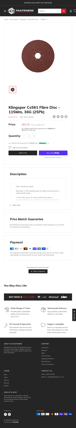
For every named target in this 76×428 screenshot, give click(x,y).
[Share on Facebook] (54, 116)
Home (6, 19)
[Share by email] (66, 116)
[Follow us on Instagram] (9, 414)
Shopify (16, 422)
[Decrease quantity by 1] (24, 136)
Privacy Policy (46, 356)
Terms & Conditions (47, 364)
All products (14, 19)
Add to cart (23, 153)
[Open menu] (5, 11)
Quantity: (15, 136)
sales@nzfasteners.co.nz (56, 377)
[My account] (71, 11)
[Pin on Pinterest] (58, 116)
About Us (44, 350)
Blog (5, 374)
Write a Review (40, 271)
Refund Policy (45, 361)
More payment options (53, 157)
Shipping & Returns (47, 358)
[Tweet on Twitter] (62, 116)
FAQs (43, 353)
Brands (6, 385)
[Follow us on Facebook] (5, 414)
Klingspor (13, 117)
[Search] (63, 11)
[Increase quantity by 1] (34, 136)
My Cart (6, 383)
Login (6, 377)
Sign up (6, 380)
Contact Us (45, 347)
